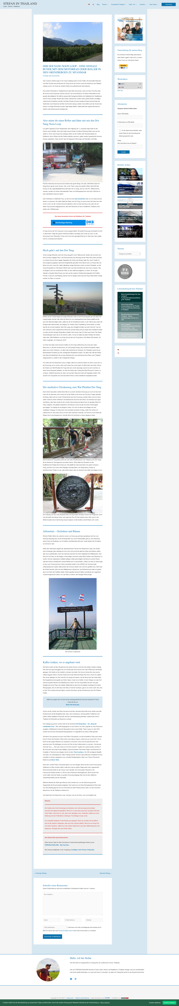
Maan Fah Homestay (72, 704)
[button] (169, 4)
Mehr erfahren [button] (105, 1002)
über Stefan (153, 4)
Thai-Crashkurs (79, 752)
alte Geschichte (80, 199)
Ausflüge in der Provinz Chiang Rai (82, 850)
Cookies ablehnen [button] (155, 1002)
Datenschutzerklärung (82, 998)
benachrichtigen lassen (66, 930)
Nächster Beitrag (106, 873)
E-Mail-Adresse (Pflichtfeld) (125, 122)
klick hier (120, 90)
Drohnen (142, 4)
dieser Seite (55, 760)
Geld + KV (132, 4)
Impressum (70, 998)
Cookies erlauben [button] (169, 1002)
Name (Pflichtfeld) (122, 114)
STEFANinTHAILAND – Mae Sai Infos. (57, 845)
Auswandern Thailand (117, 4)
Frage (126, 142)
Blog (98, 4)
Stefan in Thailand (20, 3)
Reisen (104, 4)
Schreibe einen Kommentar (51, 76)
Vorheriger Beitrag (40, 873)
